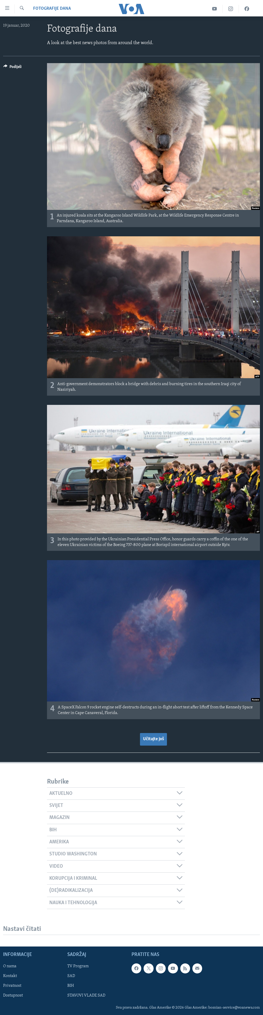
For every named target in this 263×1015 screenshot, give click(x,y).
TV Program (78, 966)
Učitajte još (153, 739)
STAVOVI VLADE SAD (86, 995)
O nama (9, 966)
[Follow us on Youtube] (173, 968)
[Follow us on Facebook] (136, 968)
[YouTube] (214, 9)
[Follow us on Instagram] (161, 968)
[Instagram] (231, 9)
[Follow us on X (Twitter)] (148, 968)
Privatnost (12, 986)
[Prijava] (197, 968)
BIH (70, 986)
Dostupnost (13, 995)
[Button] (12, 68)
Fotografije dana (52, 8)
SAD (71, 976)
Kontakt (10, 976)
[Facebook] (247, 9)
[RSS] (185, 968)
